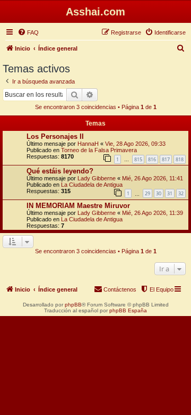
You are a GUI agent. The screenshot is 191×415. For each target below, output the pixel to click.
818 (180, 159)
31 (169, 193)
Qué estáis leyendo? (60, 171)
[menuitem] (28, 32)
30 (158, 193)
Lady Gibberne (96, 178)
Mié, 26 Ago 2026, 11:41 (152, 178)
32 (181, 193)
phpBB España (128, 310)
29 (147, 193)
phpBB (73, 305)
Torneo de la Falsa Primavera (99, 150)
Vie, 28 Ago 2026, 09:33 (135, 143)
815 (138, 159)
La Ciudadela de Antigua (92, 184)
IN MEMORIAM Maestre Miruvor (78, 206)
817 (166, 159)
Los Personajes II (55, 136)
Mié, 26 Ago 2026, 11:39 (152, 213)
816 (152, 159)
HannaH (88, 143)
